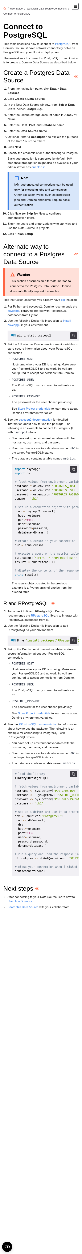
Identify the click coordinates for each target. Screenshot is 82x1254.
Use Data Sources (20, 901)
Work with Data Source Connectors (47, 8)
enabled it (38, 167)
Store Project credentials (34, 408)
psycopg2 (14, 310)
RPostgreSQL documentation (38, 724)
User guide (16, 8)
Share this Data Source (23, 907)
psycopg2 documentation (35, 419)
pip (63, 299)
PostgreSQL (63, 43)
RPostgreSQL (40, 615)
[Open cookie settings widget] (7, 1247)
